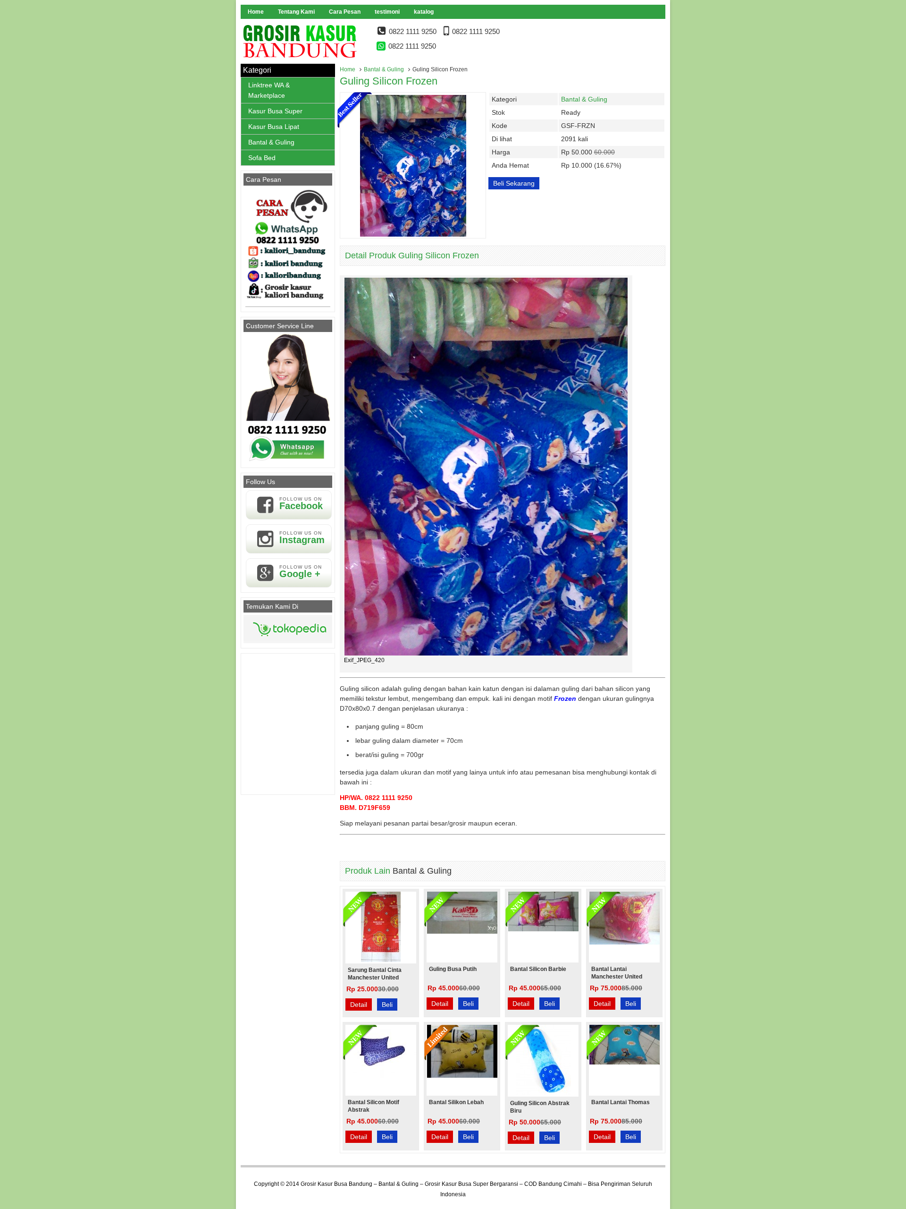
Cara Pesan (345, 12)
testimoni (387, 12)
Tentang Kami (296, 12)
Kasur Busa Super (275, 111)
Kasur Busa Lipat (273, 126)
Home (256, 12)
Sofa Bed (262, 158)
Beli (387, 1004)
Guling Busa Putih (453, 969)
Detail (358, 1004)
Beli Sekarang (514, 183)
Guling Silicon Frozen (388, 81)
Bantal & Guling (384, 69)
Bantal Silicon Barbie (538, 969)
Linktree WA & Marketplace (269, 90)
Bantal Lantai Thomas (620, 1102)
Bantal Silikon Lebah (456, 1102)
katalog (424, 12)
